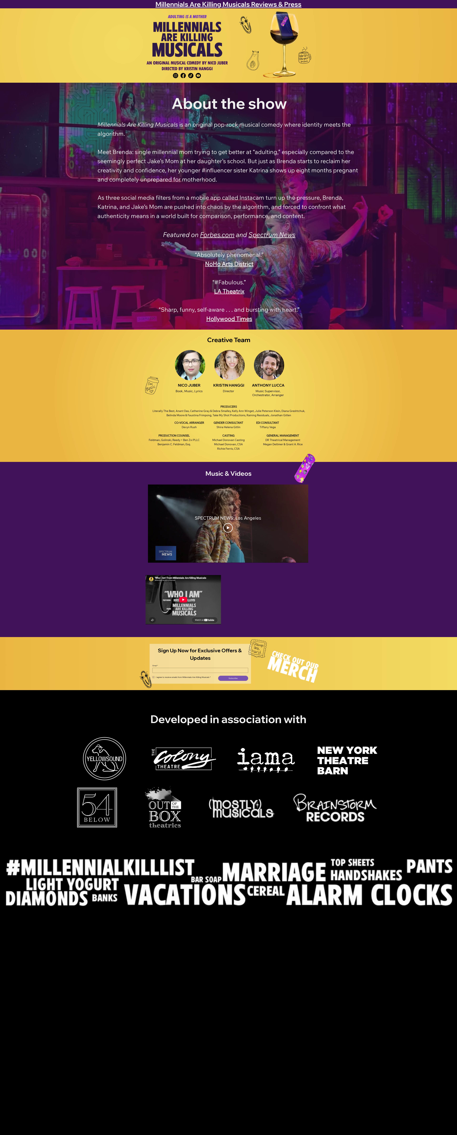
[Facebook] (183, 75)
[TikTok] (190, 75)
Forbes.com (217, 235)
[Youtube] (198, 75)
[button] (190, 365)
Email (155, 666)
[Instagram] (175, 75)
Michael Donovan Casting (228, 440)
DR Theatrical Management (282, 440)
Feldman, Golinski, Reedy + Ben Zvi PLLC (174, 440)
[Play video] (228, 528)
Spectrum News (271, 235)
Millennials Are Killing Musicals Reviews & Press (228, 4)
